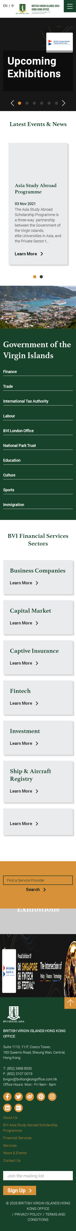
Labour (9, 416)
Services (10, 1145)
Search (33, 889)
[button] (19, 103)
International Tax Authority (25, 401)
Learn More (26, 253)
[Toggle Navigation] (70, 6)
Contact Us (12, 1160)
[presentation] (14, 104)
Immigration (13, 505)
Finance (10, 372)
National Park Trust (19, 445)
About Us (10, 1117)
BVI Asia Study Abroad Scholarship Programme (30, 1127)
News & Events (15, 1152)
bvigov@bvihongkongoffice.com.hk (30, 1079)
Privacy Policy (28, 1214)
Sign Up (16, 1190)
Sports (8, 490)
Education (11, 460)
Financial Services (17, 1137)
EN (5, 5)
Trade (8, 386)
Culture (9, 475)
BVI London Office (18, 431)
